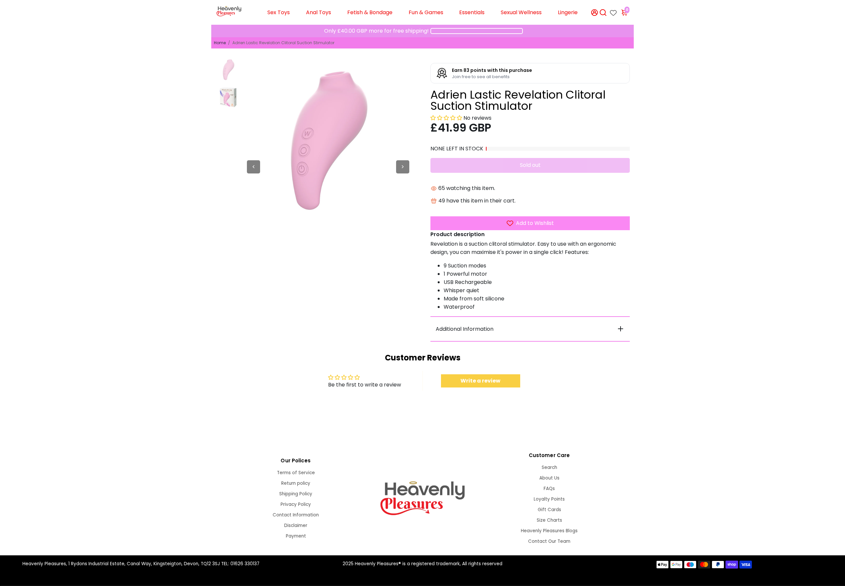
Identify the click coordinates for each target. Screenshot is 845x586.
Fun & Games (426, 12)
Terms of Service (296, 473)
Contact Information (296, 515)
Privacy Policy (296, 504)
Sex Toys (278, 12)
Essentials (472, 12)
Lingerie (568, 12)
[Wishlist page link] (613, 11)
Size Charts (549, 520)
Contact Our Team (549, 541)
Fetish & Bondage (369, 12)
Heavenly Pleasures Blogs (549, 531)
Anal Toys (318, 12)
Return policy (295, 483)
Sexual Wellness (521, 12)
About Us (549, 478)
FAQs (549, 488)
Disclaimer (295, 525)
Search (549, 467)
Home (220, 43)
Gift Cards (549, 510)
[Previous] (253, 166)
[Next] (402, 166)
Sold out (530, 165)
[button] (446, 118)
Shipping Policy (295, 494)
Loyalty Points (549, 499)
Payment (296, 536)
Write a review (480, 381)
